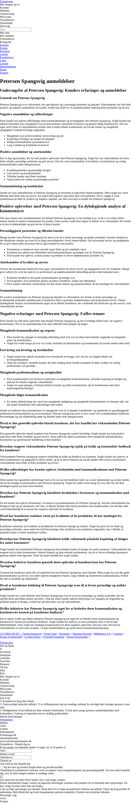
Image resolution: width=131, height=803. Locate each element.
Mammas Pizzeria (82, 633)
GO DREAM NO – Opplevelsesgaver (20, 633)
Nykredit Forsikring (53, 636)
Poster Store (50, 633)
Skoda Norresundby (77, 636)
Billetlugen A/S (102, 633)
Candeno (118, 633)
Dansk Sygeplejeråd (11, 636)
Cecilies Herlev (32, 636)
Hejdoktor (64, 633)
